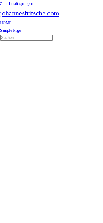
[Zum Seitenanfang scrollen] (1, 45)
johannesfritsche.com (29, 13)
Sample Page (10, 30)
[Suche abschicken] (56, 38)
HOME (6, 23)
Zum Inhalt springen (16, 3)
